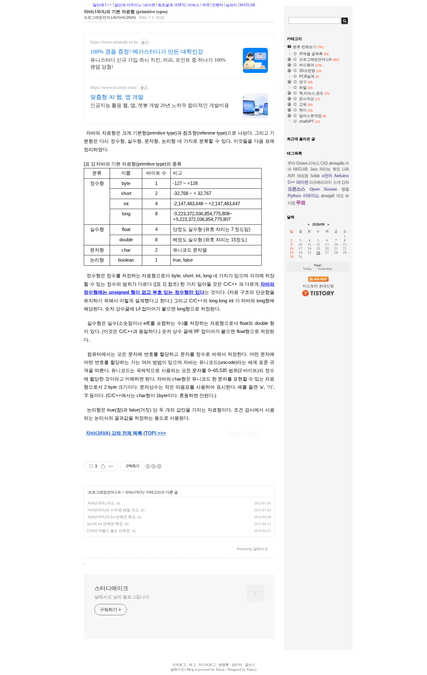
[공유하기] (103, 466)
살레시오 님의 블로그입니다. (122, 596)
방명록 (224, 665)
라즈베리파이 (320, 182)
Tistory (252, 669)
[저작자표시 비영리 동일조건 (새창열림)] (153, 466)
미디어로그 (207, 665)
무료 (300, 202)
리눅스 (193, 5)
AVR (205, 5)
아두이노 (311, 195)
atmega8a (336, 163)
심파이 (231, 5)
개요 (340, 195)
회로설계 (165, 5)
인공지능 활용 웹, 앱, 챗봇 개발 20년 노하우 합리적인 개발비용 (159, 105)
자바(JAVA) (134, 492)
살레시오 (177, 669)
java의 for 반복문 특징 (105, 524)
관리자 (237, 665)
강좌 (345, 182)
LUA (345, 169)
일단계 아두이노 (128, 5)
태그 (192, 665)
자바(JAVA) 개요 (100, 503)
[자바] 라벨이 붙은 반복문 (108, 531)
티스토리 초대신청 (318, 286)
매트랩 (302, 175)
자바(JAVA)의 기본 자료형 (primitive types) (126, 11)
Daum (220, 669)
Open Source (323, 189)
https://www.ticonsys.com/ (113, 87)
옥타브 (324, 169)
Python (294, 195)
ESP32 (180, 5)
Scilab (314, 175)
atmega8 (327, 195)
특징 (336, 169)
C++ (291, 182)
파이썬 (149, 5)
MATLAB (247, 5)
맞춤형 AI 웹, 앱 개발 (116, 97)
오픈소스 (296, 189)
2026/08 (318, 224)
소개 (336, 182)
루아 (291, 163)
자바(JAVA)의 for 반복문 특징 (111, 517)
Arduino (341, 175)
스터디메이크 (111, 588)
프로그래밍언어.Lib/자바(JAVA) (110, 17)
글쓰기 (250, 665)
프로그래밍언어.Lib (104, 492)
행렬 (345, 189)
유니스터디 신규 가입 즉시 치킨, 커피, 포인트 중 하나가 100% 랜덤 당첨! (158, 63)
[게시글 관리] (111, 466)
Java (313, 169)
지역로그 (179, 665)
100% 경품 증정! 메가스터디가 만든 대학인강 (146, 52)
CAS (324, 163)
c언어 (327, 175)
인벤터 (217, 5)
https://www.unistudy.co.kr (114, 42)
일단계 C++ (102, 5)
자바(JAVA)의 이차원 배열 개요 (113, 510)
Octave (301, 163)
